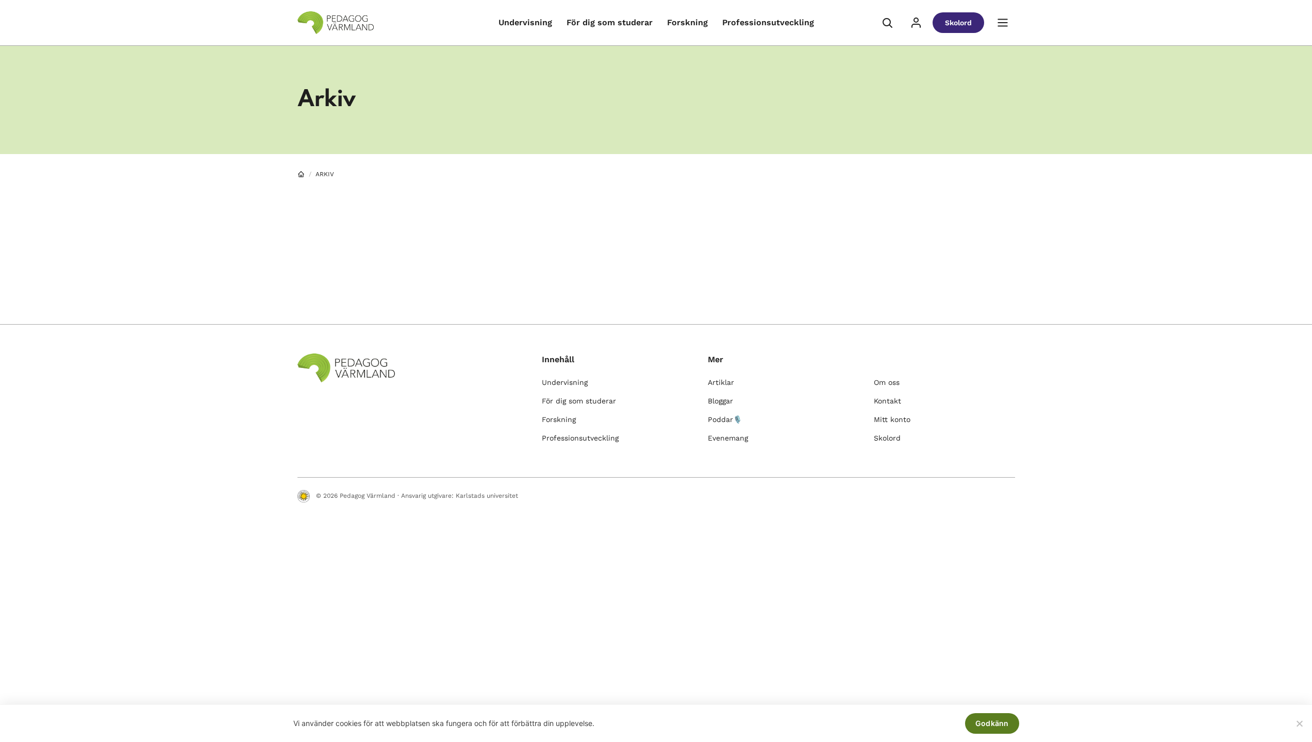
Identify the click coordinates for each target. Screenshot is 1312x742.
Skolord (958, 23)
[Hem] (301, 174)
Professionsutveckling (768, 22)
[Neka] (1299, 723)
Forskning (687, 22)
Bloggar (720, 401)
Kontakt (887, 401)
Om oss (887, 382)
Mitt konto (892, 419)
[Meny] (1002, 22)
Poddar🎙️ (725, 419)
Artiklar (721, 382)
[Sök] (887, 22)
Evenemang (728, 438)
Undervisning (525, 22)
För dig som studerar (610, 22)
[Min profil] (916, 22)
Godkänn (992, 723)
